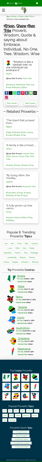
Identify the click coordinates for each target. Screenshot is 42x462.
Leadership (12, 257)
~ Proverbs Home (21, 432)
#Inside (24, 165)
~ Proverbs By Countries (21, 443)
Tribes (18, 3)
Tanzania (22, 307)
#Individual (20, 85)
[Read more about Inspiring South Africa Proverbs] (16, 387)
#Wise (24, 87)
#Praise (16, 135)
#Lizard (9, 135)
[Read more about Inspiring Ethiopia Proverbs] (25, 396)
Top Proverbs (21, 370)
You (6, 243)
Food (19, 243)
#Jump (30, 132)
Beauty (23, 257)
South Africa (22, 328)
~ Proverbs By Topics (21, 439)
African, (9, 25)
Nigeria (9, 127)
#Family (9, 165)
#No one (30, 85)
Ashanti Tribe (28, 153)
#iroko (23, 132)
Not (12, 243)
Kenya (8, 212)
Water (31, 248)
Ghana (20, 16)
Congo (20, 317)
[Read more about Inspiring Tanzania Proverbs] (35, 377)
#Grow (17, 217)
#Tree (8, 87)
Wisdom (25, 262)
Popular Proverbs (21, 406)
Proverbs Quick (21, 427)
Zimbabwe (24, 338)
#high (8, 132)
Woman (35, 262)
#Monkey (10, 195)
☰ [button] (3, 10)
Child (17, 248)
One (24, 248)
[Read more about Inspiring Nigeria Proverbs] (6, 377)
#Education (11, 193)
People (15, 262)
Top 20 (10, 3)
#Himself (16, 132)
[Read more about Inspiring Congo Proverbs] (6, 387)
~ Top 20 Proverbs (21, 436)
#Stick (23, 217)
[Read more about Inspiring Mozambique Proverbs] (6, 396)
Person (18, 253)
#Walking (10, 220)
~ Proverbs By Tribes (21, 447)
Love (10, 248)
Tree (26, 253)
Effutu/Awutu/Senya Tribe (17, 156)
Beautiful (8, 253)
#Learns (27, 193)
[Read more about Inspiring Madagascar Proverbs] (35, 387)
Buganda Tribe (29, 186)
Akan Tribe (29, 16)
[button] (6, 93)
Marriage (34, 253)
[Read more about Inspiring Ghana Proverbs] (16, 377)
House (6, 262)
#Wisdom (16, 87)
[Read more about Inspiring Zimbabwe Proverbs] (25, 387)
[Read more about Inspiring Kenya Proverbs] (25, 377)
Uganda (9, 182)
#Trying (24, 195)
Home (8, 16)
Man (26, 243)
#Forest (17, 165)
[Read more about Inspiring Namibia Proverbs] (35, 396)
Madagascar (24, 348)
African (14, 16)
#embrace (10, 85)
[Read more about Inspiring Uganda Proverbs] (16, 396)
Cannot (34, 243)
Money (32, 257)
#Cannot (10, 217)
